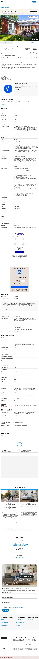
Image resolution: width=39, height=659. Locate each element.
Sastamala (10, 4)
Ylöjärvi (24, 543)
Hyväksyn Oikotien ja (13, 607)
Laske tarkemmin (19, 252)
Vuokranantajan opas (4, 623)
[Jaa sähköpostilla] (36, 53)
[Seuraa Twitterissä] (19, 557)
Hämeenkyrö (14, 544)
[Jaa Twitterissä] (33, 53)
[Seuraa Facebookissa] (16, 557)
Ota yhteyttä (18, 625)
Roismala (14, 4)
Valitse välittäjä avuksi (4, 625)
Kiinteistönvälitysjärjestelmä (20, 622)
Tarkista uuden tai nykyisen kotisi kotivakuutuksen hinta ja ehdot (12, 331)
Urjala (23, 544)
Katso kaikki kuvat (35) (33, 16)
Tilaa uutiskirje (5, 610)
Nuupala (26, 552)
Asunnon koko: (18, 281)
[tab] (6, 42)
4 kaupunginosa (19, 552)
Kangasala (18, 545)
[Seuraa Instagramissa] (22, 557)
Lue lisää (17, 89)
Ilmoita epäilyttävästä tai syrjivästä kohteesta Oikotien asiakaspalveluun (19, 528)
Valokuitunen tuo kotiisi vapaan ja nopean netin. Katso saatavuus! (25, 405)
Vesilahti (26, 544)
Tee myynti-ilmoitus (4, 619)
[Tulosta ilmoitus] (1, 53)
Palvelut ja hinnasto (19, 619)
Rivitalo (26, 49)
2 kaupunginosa (14, 552)
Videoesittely (16, 212)
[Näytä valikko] (37, 2)
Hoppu (23, 551)
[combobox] (19, 599)
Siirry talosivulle (16, 398)
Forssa (21, 545)
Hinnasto (2, 626)
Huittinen (13, 543)
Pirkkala (21, 543)
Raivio (24, 552)
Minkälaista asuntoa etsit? (7, 592)
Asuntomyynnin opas (4, 622)
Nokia (27, 543)
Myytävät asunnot (4, 4)
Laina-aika (19, 241)
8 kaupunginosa (18, 551)
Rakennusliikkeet (19, 623)
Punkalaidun (17, 543)
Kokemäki (17, 544)
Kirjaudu (34, 1)
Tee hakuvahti (30, 619)
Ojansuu (26, 551)
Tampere (14, 545)
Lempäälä (24, 545)
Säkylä (21, 544)
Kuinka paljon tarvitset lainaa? (19, 236)
